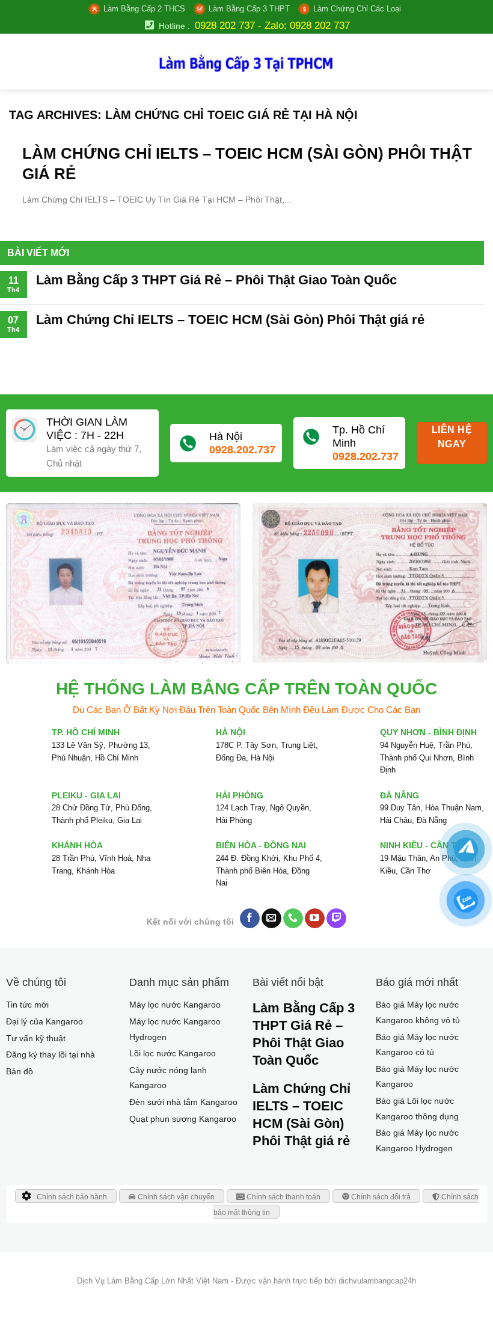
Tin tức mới (27, 1004)
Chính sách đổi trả (380, 1197)
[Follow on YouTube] (315, 918)
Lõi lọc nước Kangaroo (172, 1053)
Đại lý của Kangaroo (44, 1021)
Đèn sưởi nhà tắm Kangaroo (183, 1102)
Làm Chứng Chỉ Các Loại (357, 8)
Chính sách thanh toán (282, 1197)
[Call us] (293, 918)
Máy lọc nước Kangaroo (175, 1004)
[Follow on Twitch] (336, 918)
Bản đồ (19, 1071)
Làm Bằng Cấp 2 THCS (144, 8)
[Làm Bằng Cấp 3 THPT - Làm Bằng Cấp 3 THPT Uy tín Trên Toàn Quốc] (246, 61)
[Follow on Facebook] (250, 918)
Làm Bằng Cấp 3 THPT (249, 8)
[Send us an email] (271, 918)
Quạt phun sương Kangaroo (182, 1119)
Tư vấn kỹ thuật (36, 1038)
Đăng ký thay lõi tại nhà (50, 1054)
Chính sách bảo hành (72, 1197)
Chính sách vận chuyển (175, 1197)
